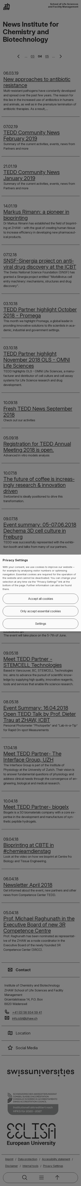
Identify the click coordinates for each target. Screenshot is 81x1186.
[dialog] (40, 592)
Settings (40, 624)
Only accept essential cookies (40, 611)
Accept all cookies (40, 599)
